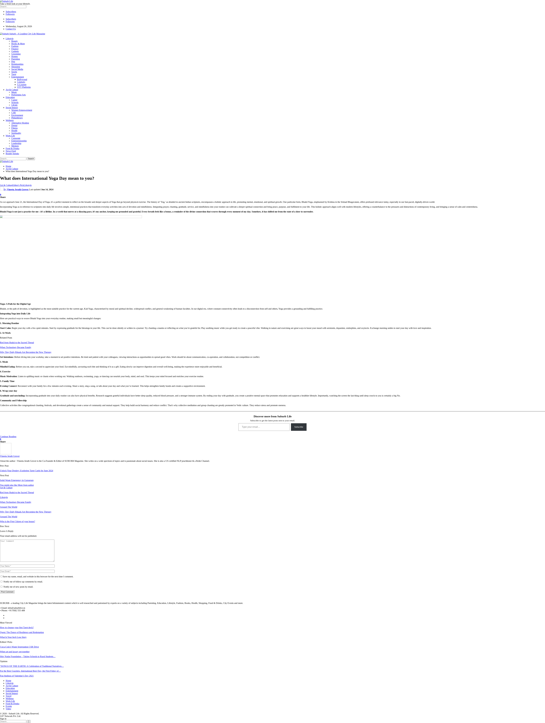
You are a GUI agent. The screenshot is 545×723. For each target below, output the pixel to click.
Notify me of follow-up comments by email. (23, 581)
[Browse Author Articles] (5, 453)
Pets (13, 61)
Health (14, 130)
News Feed (11, 151)
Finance (14, 49)
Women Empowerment (21, 110)
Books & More (18, 43)
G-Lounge (21, 84)
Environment (17, 115)
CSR (13, 112)
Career (14, 100)
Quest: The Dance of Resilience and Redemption (22, 632)
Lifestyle (9, 38)
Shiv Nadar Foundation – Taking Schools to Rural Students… (27, 656)
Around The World (8, 507)
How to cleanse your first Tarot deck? (17, 627)
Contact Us (11, 29)
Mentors (15, 146)
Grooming (16, 54)
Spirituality (16, 133)
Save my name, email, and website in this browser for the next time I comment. (38, 576)
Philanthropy (17, 118)
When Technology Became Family (15, 347)
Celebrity (21, 82)
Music (14, 92)
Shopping (15, 66)
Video (8, 709)
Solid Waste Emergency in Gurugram (16, 480)
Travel (8, 696)
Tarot (13, 74)
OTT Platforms (24, 87)
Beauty (14, 41)
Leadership (16, 143)
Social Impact (12, 107)
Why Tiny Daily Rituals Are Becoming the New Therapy (25, 352)
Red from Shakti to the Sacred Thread (17, 342)
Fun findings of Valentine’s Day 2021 (17, 676)
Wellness (10, 120)
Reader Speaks (12, 153)
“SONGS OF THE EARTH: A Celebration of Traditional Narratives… (32, 666)
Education (10, 97)
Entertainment (17, 77)
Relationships (17, 64)
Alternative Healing (20, 123)
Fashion (14, 46)
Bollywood (22, 79)
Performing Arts (18, 95)
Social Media (17, 69)
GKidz (14, 105)
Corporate (15, 138)
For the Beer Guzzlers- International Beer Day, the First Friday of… (30, 671)
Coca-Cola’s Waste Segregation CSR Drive (19, 647)
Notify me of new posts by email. (18, 587)
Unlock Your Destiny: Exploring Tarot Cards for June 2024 (26, 470)
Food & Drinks (12, 148)
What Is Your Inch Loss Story (13, 637)
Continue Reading (8, 436)
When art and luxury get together (15, 651)
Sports (14, 72)
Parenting (15, 59)
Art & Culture (12, 89)
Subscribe (298, 427)
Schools (14, 102)
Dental (14, 125)
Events (9, 706)
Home (8, 680)
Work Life (10, 135)
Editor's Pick (18, 185)
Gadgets (15, 51)
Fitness (14, 128)
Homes (14, 56)
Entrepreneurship (19, 141)
